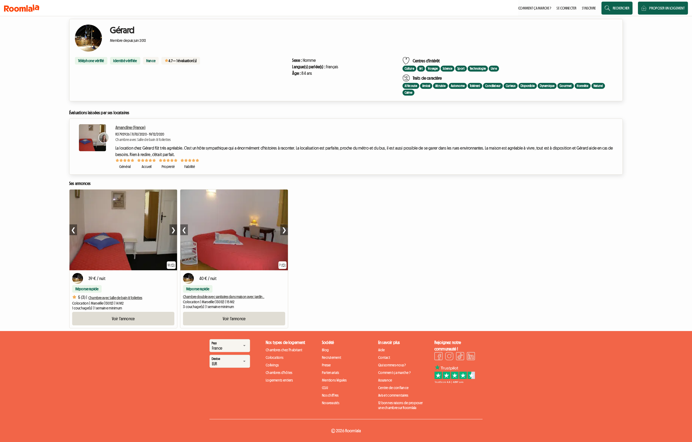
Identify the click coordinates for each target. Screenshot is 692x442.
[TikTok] (460, 357)
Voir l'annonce (123, 318)
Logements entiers (279, 380)
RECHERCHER (621, 8)
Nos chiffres (330, 395)
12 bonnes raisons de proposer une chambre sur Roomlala (400, 405)
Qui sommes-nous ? (392, 365)
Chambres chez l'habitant (284, 350)
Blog (325, 350)
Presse (326, 365)
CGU (325, 388)
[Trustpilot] (454, 382)
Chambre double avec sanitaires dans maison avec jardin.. (223, 297)
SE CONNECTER (566, 8)
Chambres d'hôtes (279, 372)
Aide (381, 350)
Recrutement (331, 357)
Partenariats (330, 372)
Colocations (274, 357)
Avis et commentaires (393, 395)
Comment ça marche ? (394, 372)
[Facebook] (438, 357)
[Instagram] (449, 357)
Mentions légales (334, 380)
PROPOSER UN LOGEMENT (667, 8)
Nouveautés (330, 403)
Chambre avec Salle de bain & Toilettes (143, 139)
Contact (384, 357)
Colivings (272, 365)
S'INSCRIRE (589, 8)
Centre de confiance (393, 388)
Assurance (385, 380)
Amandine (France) (130, 127)
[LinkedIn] (471, 357)
